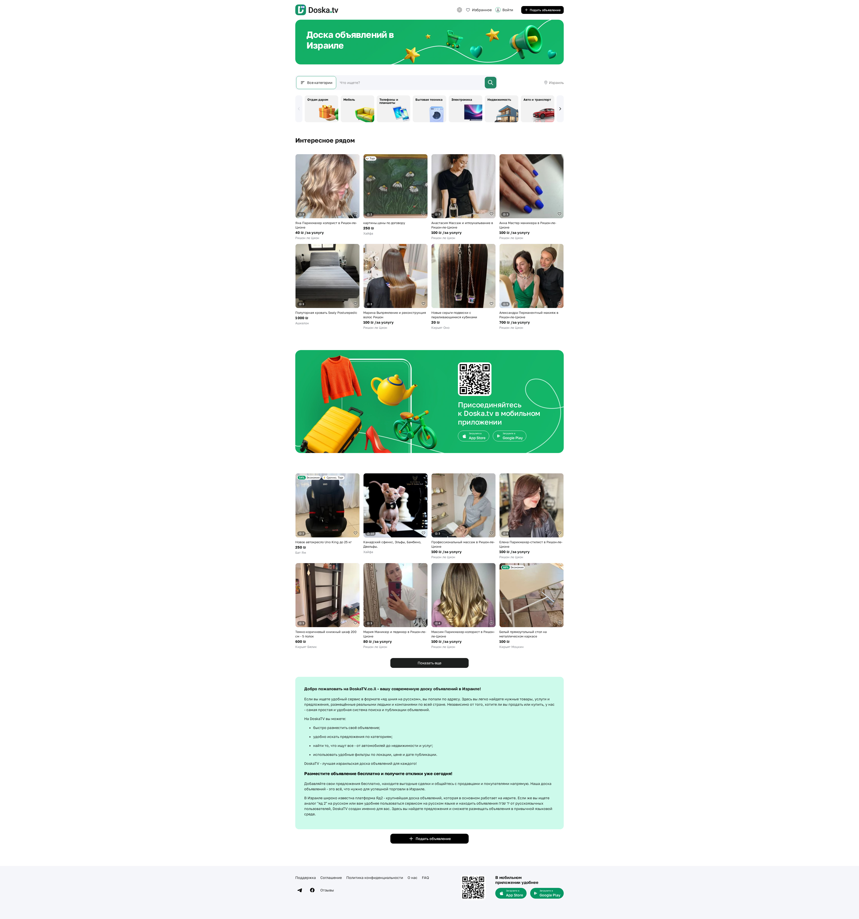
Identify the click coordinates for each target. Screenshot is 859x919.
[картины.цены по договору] (395, 195)
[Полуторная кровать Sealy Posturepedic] (327, 284)
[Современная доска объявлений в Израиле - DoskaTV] (316, 9)
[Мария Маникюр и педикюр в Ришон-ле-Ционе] (395, 606)
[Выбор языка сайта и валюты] (459, 10)
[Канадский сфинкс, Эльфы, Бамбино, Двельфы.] (395, 513)
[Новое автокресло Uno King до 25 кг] (327, 514)
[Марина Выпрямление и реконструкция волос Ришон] (395, 287)
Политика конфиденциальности (374, 877)
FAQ (425, 877)
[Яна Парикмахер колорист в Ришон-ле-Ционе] (327, 197)
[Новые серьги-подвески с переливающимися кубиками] (463, 287)
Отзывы (327, 890)
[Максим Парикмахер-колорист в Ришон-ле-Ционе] (463, 606)
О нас (412, 877)
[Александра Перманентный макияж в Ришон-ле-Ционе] (531, 287)
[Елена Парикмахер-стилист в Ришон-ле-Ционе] (531, 516)
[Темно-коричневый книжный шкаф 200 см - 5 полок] (327, 606)
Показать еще (429, 663)
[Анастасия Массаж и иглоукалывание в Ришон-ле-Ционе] (463, 197)
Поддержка (305, 877)
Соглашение (331, 877)
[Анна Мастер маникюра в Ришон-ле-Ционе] (531, 197)
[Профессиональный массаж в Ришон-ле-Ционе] (463, 516)
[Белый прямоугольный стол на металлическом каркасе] (531, 606)
